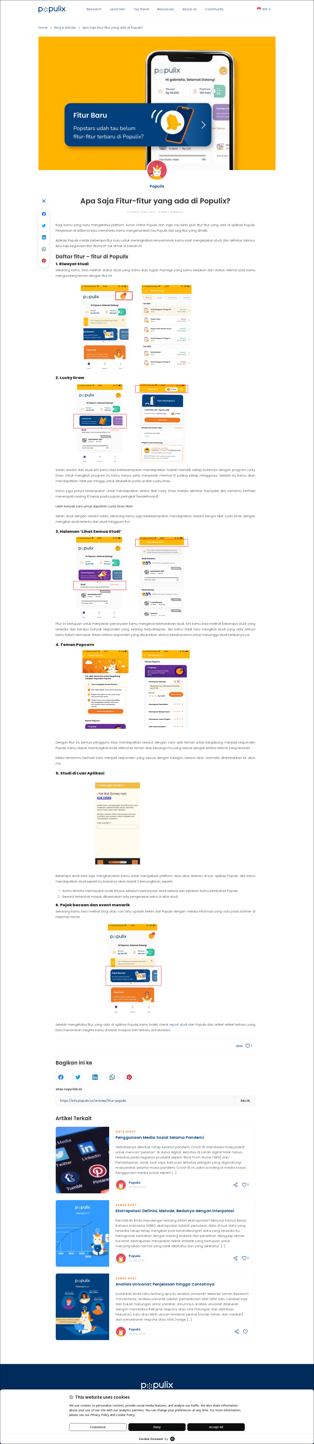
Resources (165, 9)
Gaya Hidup (126, 1131)
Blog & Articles (65, 27)
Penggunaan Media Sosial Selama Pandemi (160, 1137)
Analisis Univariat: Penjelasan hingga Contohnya (165, 1284)
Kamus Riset (126, 1205)
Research (94, 9)
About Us (189, 9)
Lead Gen (117, 9)
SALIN (245, 1101)
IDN (265, 9)
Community (214, 9)
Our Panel (141, 9)
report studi (178, 1024)
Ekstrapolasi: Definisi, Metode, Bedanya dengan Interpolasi (175, 1210)
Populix (135, 1183)
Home (43, 27)
